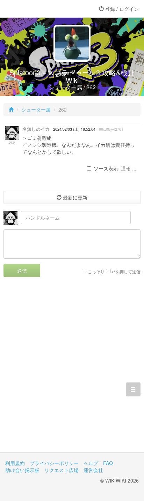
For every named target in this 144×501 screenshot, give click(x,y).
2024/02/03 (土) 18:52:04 (74, 129)
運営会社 (93, 469)
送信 (22, 270)
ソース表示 (106, 168)
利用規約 (15, 463)
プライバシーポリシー (54, 463)
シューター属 (36, 109)
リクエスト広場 (61, 469)
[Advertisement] (72, 370)
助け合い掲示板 (22, 469)
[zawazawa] (33, 8)
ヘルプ (91, 463)
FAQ (108, 463)
